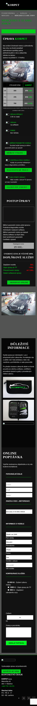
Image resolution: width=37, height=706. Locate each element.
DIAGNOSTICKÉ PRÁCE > (18, 170)
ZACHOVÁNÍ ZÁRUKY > (18, 187)
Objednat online (19, 282)
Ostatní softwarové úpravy (12, 273)
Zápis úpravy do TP (10, 267)
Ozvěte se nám (11, 671)
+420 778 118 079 (7, 686)
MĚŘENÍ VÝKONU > (16, 153)
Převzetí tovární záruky (11, 270)
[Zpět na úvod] (13, 5)
